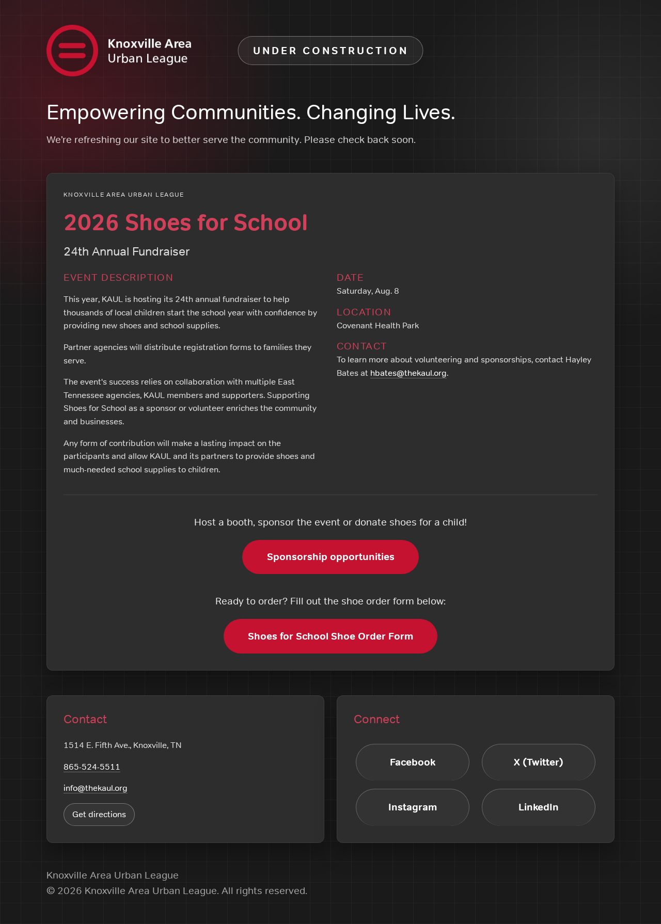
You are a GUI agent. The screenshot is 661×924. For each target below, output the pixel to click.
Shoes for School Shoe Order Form (330, 636)
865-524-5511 (92, 766)
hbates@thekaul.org (408, 373)
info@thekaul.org (96, 788)
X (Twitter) (538, 762)
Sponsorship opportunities (331, 557)
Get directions (99, 814)
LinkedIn (538, 807)
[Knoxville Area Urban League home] (118, 50)
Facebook (412, 762)
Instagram (412, 807)
